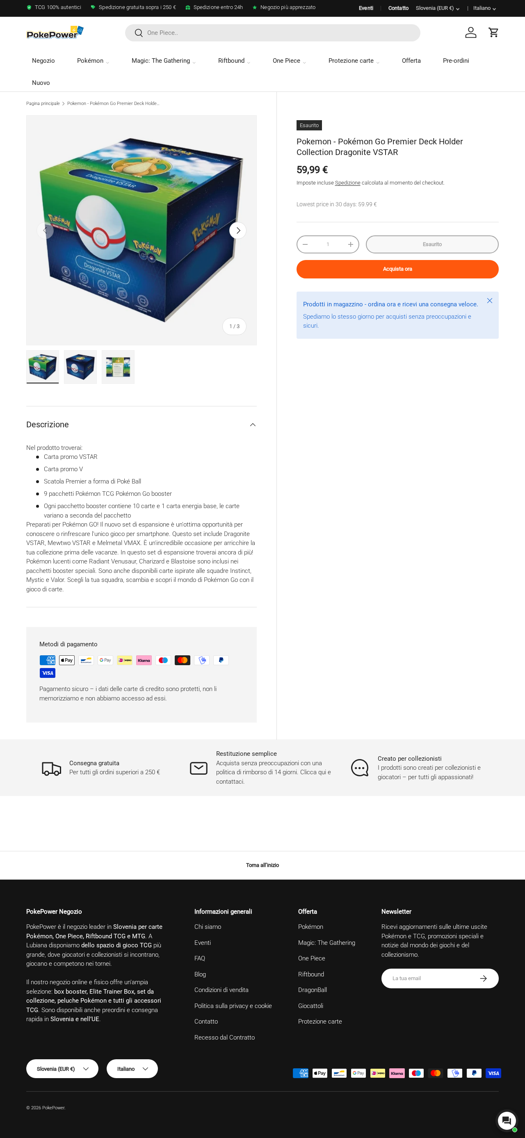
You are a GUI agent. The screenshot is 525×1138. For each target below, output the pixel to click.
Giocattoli (310, 1006)
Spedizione (348, 183)
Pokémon (90, 60)
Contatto (398, 8)
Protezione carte (351, 60)
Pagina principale (43, 103)
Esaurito (432, 244)
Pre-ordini (456, 60)
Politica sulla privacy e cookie (233, 1006)
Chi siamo (207, 926)
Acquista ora (397, 269)
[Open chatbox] (506, 1120)
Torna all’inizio (262, 865)
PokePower (53, 1108)
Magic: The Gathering (161, 60)
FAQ (199, 958)
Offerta (411, 60)
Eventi (366, 8)
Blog (200, 974)
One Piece (286, 60)
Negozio (43, 60)
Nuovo (41, 83)
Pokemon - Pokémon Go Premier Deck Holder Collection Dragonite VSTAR (113, 103)
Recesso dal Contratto (224, 1037)
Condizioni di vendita (221, 990)
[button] (494, 32)
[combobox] (272, 32)
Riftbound (231, 60)
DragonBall (312, 990)
